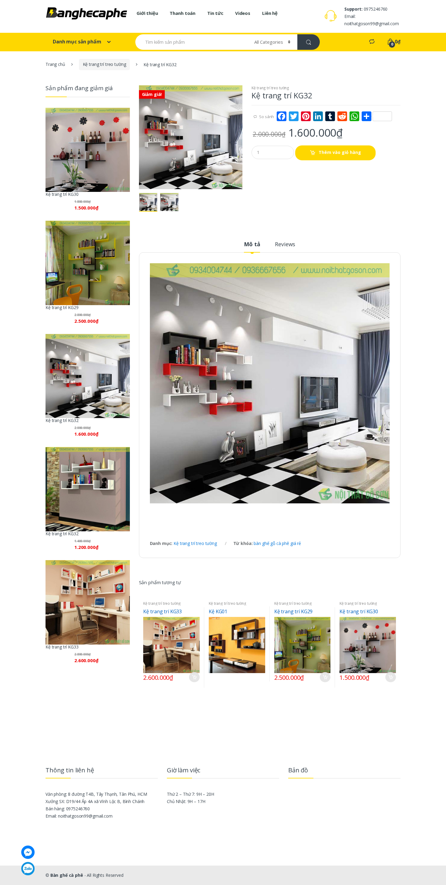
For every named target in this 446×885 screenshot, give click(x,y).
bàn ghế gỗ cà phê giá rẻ (277, 543)
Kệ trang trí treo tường (104, 64)
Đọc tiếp (259, 675)
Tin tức (215, 13)
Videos (242, 13)
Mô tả (252, 244)
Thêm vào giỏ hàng (340, 152)
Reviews (285, 244)
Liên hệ (270, 13)
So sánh (266, 116)
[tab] (252, 246)
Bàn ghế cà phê (66, 875)
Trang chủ (55, 64)
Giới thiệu (147, 13)
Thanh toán (182, 13)
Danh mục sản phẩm (77, 41)
